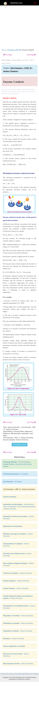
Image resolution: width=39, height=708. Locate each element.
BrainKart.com (16, 3)
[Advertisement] (19, 28)
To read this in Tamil (19, 444)
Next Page (30, 55)
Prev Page (8, 55)
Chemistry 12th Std (14, 50)
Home (4, 50)
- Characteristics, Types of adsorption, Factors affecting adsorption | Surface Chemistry (19, 507)
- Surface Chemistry (17, 573)
